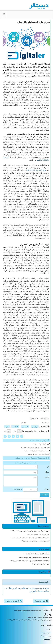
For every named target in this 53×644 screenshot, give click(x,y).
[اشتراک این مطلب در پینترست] (9, 436)
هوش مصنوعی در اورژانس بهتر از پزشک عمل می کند (34, 447)
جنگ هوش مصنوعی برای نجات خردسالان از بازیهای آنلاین (34, 541)
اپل (29, 588)
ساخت (45, 591)
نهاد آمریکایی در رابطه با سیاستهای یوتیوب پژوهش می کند (34, 557)
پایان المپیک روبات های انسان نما (40, 564)
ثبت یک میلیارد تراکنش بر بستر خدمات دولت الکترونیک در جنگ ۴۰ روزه (30, 537)
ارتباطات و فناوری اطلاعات (16, 588)
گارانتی (15, 426)
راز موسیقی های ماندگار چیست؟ (40, 444)
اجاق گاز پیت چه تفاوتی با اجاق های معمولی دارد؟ (36, 450)
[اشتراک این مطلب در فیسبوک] (17, 436)
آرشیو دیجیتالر (47, 639)
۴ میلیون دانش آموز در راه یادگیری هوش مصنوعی (36, 553)
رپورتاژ (34, 426)
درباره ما (49, 629)
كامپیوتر (25, 426)
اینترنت (41, 588)
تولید (46, 588)
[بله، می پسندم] (19, 431)
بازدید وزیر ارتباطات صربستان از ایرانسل (38, 534)
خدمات (39, 591)
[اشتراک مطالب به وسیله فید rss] (5, 436)
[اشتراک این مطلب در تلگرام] (21, 436)
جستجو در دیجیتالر (46, 632)
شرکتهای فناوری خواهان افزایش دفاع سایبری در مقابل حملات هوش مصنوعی (29, 560)
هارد (6, 426)
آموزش (33, 591)
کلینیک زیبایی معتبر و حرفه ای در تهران (38, 454)
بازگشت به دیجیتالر (12, 601)
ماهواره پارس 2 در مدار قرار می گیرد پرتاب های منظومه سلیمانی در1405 (30, 531)
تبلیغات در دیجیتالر (46, 636)
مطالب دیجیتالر (40, 601)
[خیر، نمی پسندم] (9, 431)
